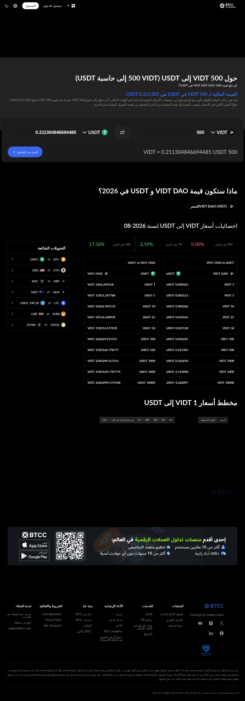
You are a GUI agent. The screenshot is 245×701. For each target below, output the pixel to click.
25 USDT (149, 317)
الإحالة (148, 614)
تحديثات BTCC (84, 619)
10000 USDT (146, 382)
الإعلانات (87, 625)
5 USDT (150, 295)
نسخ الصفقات (175, 625)
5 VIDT (229, 295)
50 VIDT (228, 328)
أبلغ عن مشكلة (22, 622)
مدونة (119, 614)
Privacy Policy (53, 619)
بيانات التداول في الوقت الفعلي (142, 627)
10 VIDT (228, 306)
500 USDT (148, 350)
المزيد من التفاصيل (27, 152)
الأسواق (148, 634)
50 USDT (149, 328)
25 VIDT (228, 317)
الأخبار (118, 625)
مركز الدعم (115, 619)
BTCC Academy (113, 631)
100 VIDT (227, 339)
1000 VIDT (226, 360)
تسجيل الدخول (52, 5)
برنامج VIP (146, 619)
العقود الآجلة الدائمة (171, 614)
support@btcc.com (20, 628)
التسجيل (30, 5)
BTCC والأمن (84, 631)
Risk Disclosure (52, 625)
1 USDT (150, 284)
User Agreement (51, 614)
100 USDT (148, 339)
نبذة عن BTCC (84, 614)
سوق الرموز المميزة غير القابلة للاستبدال (110, 638)
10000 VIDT (225, 382)
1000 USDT (147, 360)
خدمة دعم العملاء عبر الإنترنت (19, 615)
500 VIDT (227, 350)
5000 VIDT (226, 371)
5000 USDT (147, 371)
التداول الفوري (175, 619)
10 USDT (149, 306)
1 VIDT (229, 284)
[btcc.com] (227, 5)
